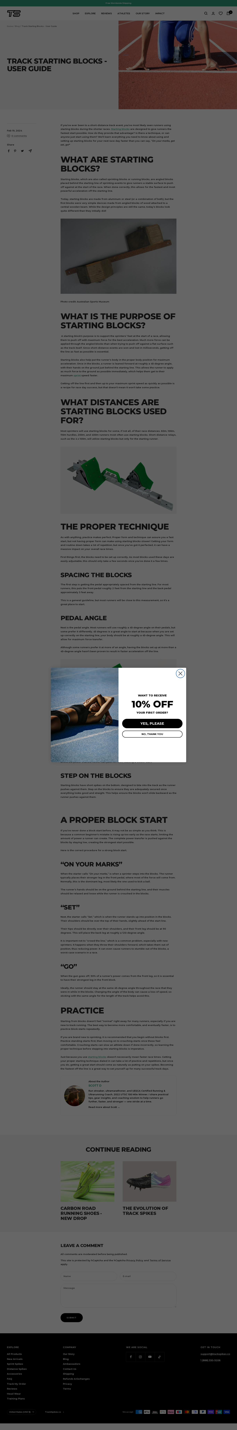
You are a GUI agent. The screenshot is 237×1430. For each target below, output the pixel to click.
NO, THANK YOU (152, 734)
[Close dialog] (180, 673)
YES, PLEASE (152, 723)
